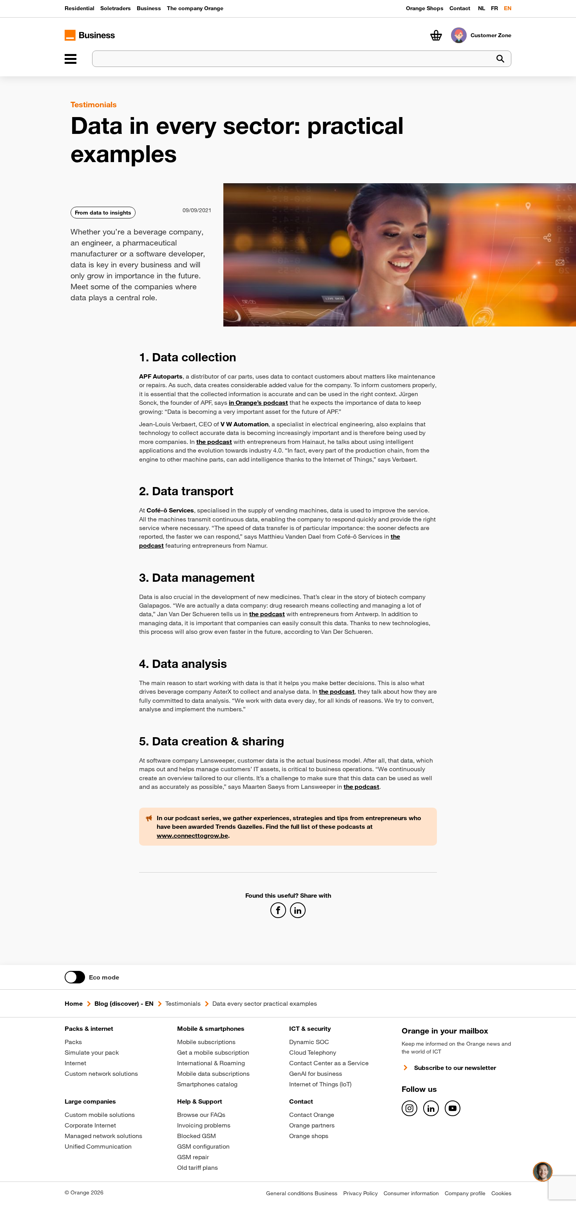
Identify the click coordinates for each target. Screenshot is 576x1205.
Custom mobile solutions (100, 1114)
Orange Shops (425, 8)
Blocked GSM (196, 1136)
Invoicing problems (203, 1125)
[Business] (70, 59)
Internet (75, 1063)
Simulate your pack (92, 1052)
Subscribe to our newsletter (455, 1068)
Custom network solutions (101, 1073)
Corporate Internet (90, 1125)
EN (507, 8)
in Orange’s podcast (258, 402)
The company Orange (195, 8)
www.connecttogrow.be (192, 835)
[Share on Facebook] (278, 910)
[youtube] (452, 1108)
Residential (79, 8)
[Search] (500, 59)
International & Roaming (211, 1063)
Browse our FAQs (201, 1114)
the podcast (267, 614)
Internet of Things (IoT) (320, 1084)
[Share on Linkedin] (298, 910)
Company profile (465, 1193)
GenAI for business (315, 1073)
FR (494, 8)
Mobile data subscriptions (213, 1073)
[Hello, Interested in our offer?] (542, 1172)
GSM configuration (203, 1146)
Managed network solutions (103, 1136)
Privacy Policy (360, 1193)
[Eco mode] (75, 977)
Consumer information (411, 1193)
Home (74, 1003)
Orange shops (308, 1136)
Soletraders (115, 8)
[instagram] (409, 1108)
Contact (459, 8)
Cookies (501, 1193)
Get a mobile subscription (213, 1052)
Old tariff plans (197, 1167)
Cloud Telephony (312, 1052)
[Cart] (436, 35)
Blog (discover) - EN (124, 1003)
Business (149, 8)
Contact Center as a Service (329, 1063)
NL (481, 8)
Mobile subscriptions (206, 1042)
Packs (73, 1042)
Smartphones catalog (207, 1084)
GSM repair (193, 1157)
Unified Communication (98, 1146)
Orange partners (312, 1125)
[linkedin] (431, 1108)
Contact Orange (311, 1114)
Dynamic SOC (309, 1042)
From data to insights (103, 212)
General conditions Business (301, 1193)
